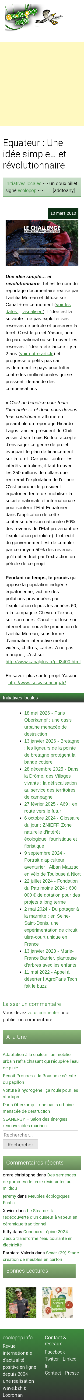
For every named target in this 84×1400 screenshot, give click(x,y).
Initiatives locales (23, 183)
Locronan (13, 1395)
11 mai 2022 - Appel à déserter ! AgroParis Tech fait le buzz (50, 979)
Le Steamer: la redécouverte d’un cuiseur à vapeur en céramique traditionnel (40, 1217)
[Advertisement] (42, 84)
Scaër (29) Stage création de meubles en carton (41, 1256)
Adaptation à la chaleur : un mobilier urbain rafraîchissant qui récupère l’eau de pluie (41, 1061)
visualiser (32, 311)
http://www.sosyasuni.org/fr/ (37, 682)
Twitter (52, 1359)
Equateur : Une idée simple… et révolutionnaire (34, 154)
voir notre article (36, 353)
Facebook (55, 1352)
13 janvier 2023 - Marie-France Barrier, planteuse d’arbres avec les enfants (50, 958)
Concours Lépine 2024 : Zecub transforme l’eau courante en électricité (38, 1238)
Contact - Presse (62, 1373)
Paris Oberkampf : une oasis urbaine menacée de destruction (38, 1108)
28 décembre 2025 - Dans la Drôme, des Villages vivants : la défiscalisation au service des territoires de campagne (51, 783)
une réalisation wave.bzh (18, 1385)
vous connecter (43, 1012)
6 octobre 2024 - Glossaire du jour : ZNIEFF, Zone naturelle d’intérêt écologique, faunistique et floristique (52, 832)
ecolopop (27, 190)
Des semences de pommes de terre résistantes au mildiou (39, 1182)
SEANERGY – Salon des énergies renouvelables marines (35, 1122)
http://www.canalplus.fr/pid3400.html (43, 661)
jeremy (9, 1196)
